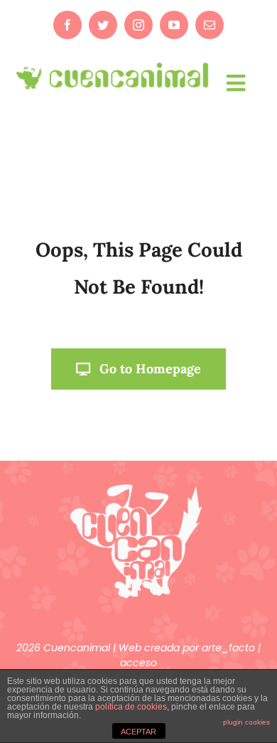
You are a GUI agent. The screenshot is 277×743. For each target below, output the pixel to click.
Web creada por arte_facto (188, 648)
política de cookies (131, 707)
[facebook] (67, 25)
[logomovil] (113, 64)
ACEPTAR (138, 731)
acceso (138, 663)
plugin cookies (246, 722)
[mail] (209, 25)
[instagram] (138, 25)
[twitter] (103, 25)
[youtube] (174, 25)
